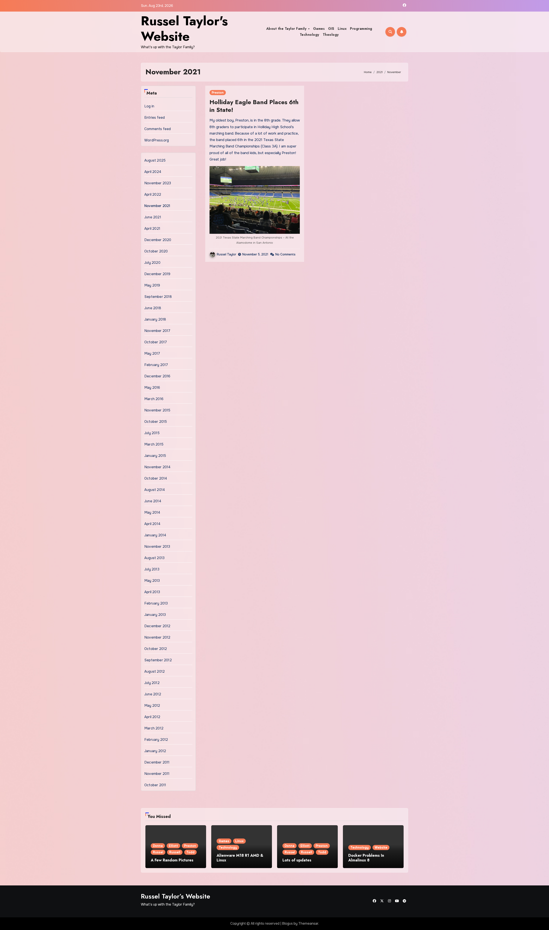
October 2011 (155, 785)
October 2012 (155, 648)
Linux (342, 28)
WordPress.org (156, 140)
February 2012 (156, 739)
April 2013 (152, 592)
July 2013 (151, 569)
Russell (174, 852)
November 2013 (157, 546)
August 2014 (154, 490)
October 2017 (155, 342)
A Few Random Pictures (172, 860)
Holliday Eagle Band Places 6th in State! (254, 106)
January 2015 (155, 455)
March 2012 (153, 728)
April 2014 (152, 524)
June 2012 (152, 694)
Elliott (173, 846)
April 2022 (152, 194)
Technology (309, 34)
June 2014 (152, 501)
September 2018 (158, 296)
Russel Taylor (226, 254)
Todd (190, 852)
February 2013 (156, 603)
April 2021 (152, 228)
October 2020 (156, 251)
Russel (158, 852)
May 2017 (152, 353)
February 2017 (156, 365)
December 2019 (157, 274)
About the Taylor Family (287, 28)
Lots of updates (296, 860)
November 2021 (157, 206)
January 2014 (155, 535)
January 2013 (155, 614)
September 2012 (158, 660)
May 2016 (152, 387)
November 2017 (157, 330)
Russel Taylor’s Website (175, 896)
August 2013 (154, 558)
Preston (218, 92)
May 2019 (152, 285)
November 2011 (157, 773)
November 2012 (157, 637)
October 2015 (155, 421)
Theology (331, 34)
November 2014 (157, 467)
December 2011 (157, 762)
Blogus (287, 923)
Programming (361, 28)
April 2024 (152, 172)
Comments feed (157, 129)
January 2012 (155, 751)
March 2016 (153, 399)
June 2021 (152, 217)
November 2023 (157, 183)
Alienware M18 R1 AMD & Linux (240, 858)
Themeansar (308, 923)
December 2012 (157, 626)
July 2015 (152, 433)
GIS (331, 28)
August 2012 (154, 671)
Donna (158, 846)
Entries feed (154, 117)
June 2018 (152, 308)
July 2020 (152, 262)
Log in (149, 106)
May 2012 (152, 705)
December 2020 (157, 240)
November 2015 (157, 410)
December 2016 (157, 376)
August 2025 (155, 160)
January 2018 (155, 319)
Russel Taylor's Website (184, 29)
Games (319, 28)
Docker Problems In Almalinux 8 (366, 858)
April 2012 (152, 717)
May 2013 (152, 580)
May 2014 (152, 512)
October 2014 (155, 478)
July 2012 (152, 683)
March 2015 (153, 444)
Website (381, 847)
